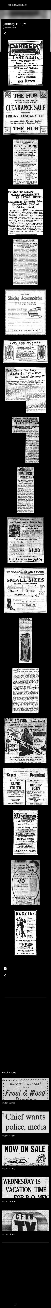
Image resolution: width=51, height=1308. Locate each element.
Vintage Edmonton (17, 4)
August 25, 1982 (8, 1135)
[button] (5, 33)
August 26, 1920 (8, 1201)
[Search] (47, 4)
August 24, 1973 (8, 1168)
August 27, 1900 (8, 1102)
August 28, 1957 (8, 1234)
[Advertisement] (25, 1032)
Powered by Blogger (27, 1304)
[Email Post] (5, 969)
